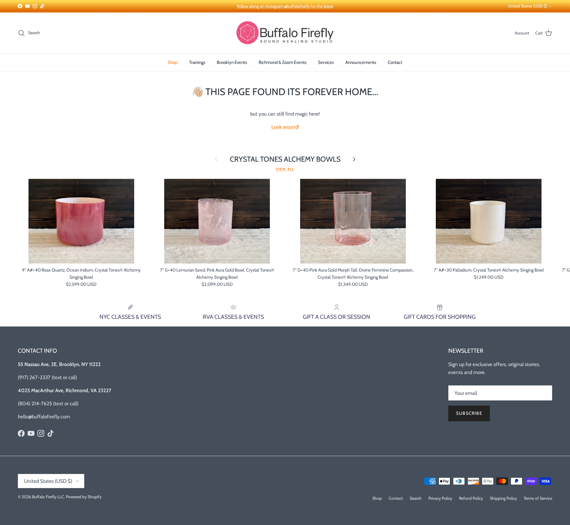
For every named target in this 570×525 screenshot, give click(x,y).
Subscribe (469, 413)
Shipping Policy (503, 498)
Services (326, 62)
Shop (173, 62)
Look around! (285, 127)
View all (285, 169)
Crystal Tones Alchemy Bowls (285, 159)
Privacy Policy (440, 498)
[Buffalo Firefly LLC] (285, 33)
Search (416, 498)
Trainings (197, 62)
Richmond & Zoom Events (282, 62)
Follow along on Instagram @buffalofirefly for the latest (285, 6)
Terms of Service (538, 498)
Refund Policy (471, 498)
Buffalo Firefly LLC (48, 496)
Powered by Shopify (84, 496)
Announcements (360, 62)
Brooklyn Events (232, 62)
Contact (395, 62)
